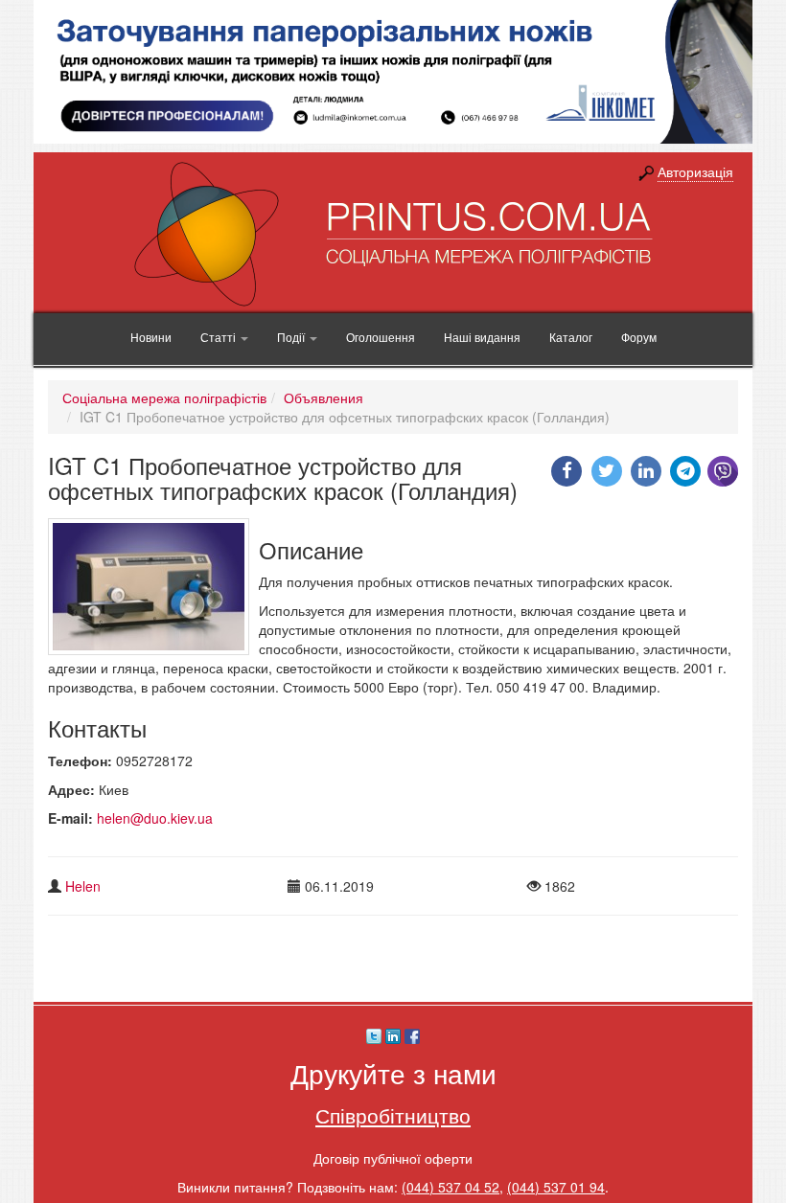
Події (292, 337)
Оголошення (380, 337)
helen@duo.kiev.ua (155, 818)
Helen (83, 886)
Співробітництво (393, 1115)
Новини (151, 337)
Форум (639, 337)
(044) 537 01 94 (556, 1186)
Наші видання (482, 337)
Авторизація (695, 171)
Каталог (570, 337)
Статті (219, 337)
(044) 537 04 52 (450, 1186)
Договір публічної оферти (393, 1158)
